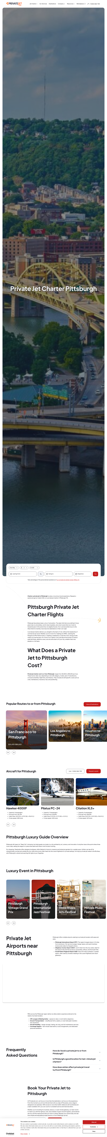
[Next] (14, 752)
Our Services (43, 4)
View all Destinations (92, 704)
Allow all (94, 1122)
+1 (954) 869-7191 (94, 4)
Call (75, 771)
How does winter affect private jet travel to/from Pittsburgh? (71, 1068)
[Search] (95, 574)
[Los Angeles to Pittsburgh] (65, 741)
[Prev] (8, 752)
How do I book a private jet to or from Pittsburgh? (69, 1052)
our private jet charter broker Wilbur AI (68, 580)
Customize (93, 1126)
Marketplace (80, 4)
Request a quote (93, 771)
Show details (24, 1134)
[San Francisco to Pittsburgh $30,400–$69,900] (26, 749)
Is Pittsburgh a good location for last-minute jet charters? (74, 1060)
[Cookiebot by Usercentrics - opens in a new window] (10, 1134)
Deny (94, 1131)
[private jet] (14, 3)
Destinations (52, 4)
